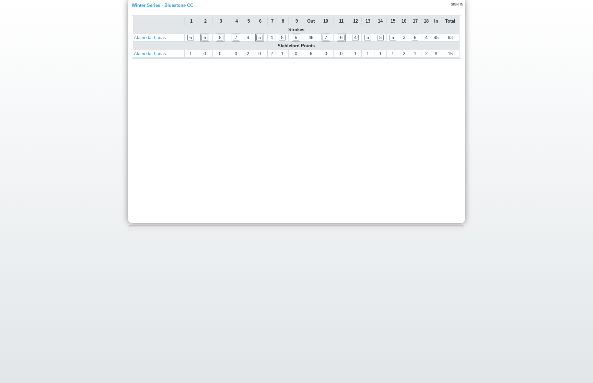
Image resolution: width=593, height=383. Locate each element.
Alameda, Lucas (150, 37)
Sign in (457, 4)
